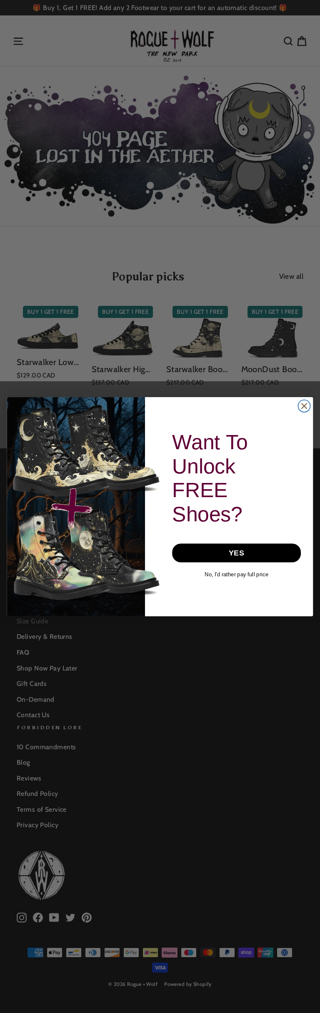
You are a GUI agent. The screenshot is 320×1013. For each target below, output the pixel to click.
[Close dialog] (304, 406)
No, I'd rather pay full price (237, 574)
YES (237, 552)
